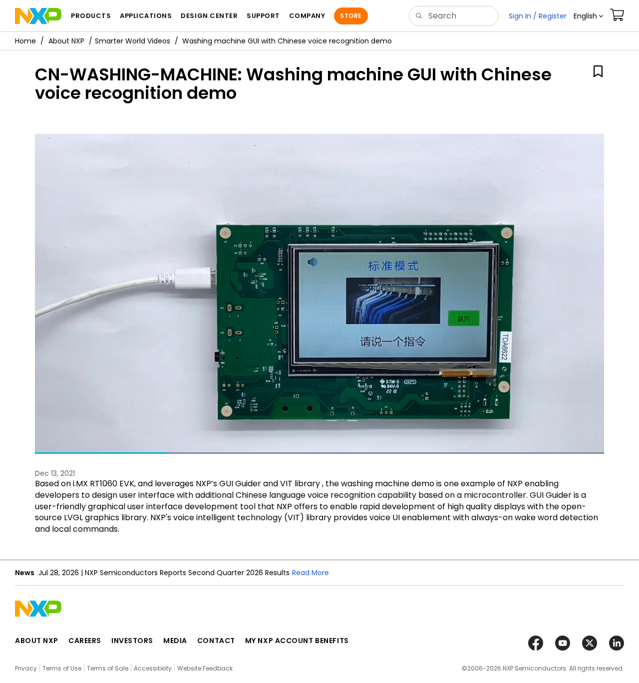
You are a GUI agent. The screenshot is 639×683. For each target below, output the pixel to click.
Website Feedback (205, 668)
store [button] (350, 15)
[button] (588, 16)
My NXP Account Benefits (297, 641)
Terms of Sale (107, 668)
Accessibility (153, 668)
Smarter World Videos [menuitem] (132, 41)
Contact (216, 641)
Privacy (26, 668)
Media (175, 641)
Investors (132, 641)
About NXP (66, 41)
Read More (310, 573)
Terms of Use (61, 668)
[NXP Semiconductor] (38, 15)
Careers (84, 641)
